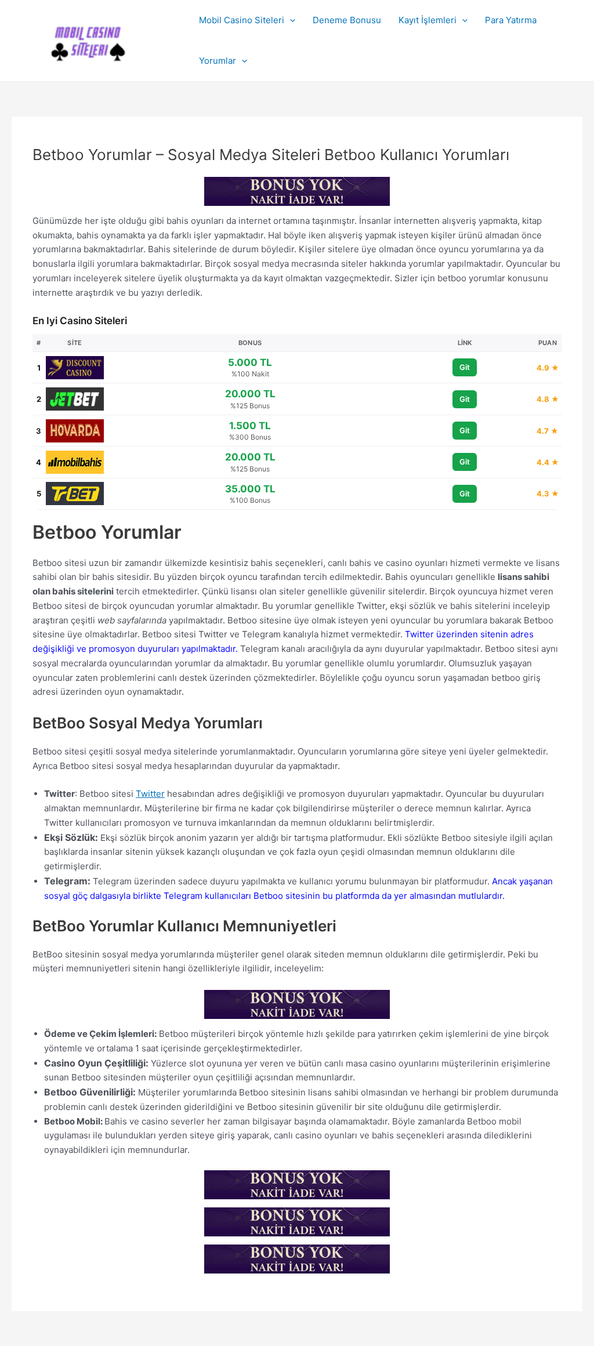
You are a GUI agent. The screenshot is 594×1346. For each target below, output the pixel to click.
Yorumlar (217, 60)
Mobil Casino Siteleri (241, 20)
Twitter (150, 793)
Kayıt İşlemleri (428, 20)
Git (464, 367)
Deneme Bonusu (347, 20)
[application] (289, 20)
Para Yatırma (511, 20)
